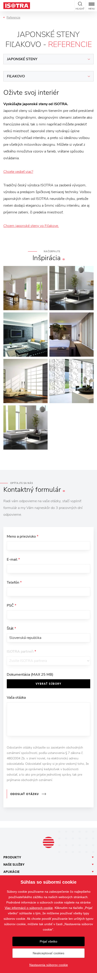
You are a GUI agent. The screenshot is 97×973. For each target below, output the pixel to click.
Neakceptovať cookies (48, 953)
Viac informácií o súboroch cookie (29, 908)
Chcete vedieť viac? (18, 171)
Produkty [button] (12, 857)
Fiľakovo (16, 76)
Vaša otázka (16, 697)
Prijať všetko (48, 941)
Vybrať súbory (48, 684)
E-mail (13, 559)
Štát (11, 628)
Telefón (14, 582)
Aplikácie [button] (11, 871)
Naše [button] (14, 864)
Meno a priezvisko (22, 536)
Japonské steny (22, 59)
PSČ (11, 605)
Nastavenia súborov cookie (48, 965)
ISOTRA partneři (21, 651)
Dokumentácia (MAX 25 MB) (30, 674)
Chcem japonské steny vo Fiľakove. (31, 225)
